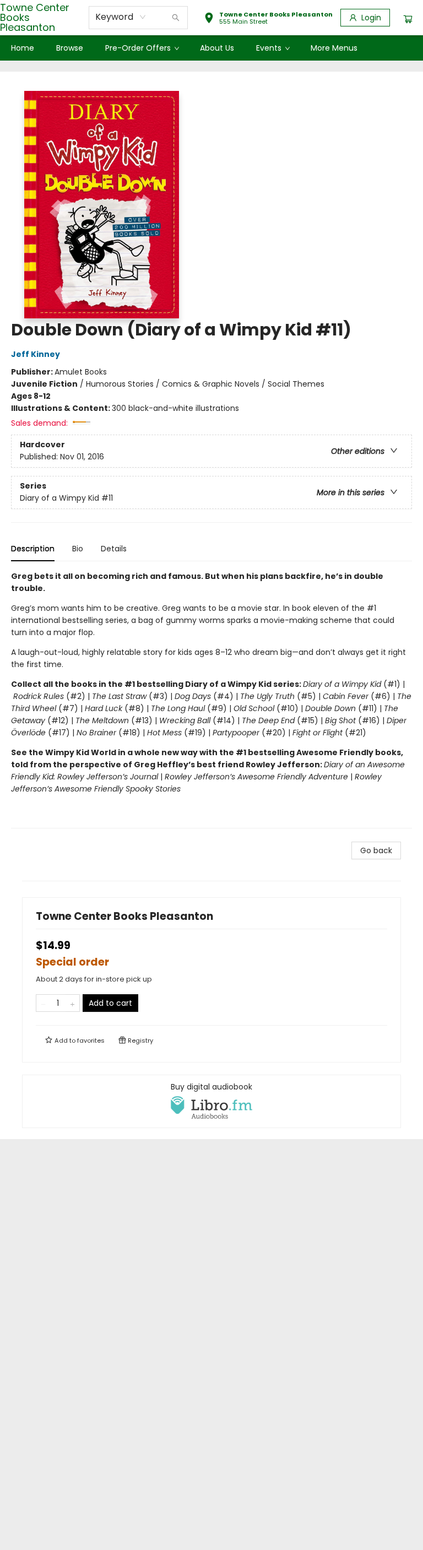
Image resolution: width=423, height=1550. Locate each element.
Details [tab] (114, 548)
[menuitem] (22, 48)
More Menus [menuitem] (334, 47)
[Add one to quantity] (72, 1003)
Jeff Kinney (35, 354)
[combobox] (121, 17)
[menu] (211, 48)
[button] (268, 19)
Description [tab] (33, 548)
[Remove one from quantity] (43, 1003)
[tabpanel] (211, 699)
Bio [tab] (77, 548)
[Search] (176, 18)
